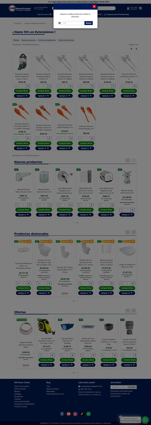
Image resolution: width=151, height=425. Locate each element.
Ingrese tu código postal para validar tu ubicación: (75, 15)
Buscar (88, 23)
